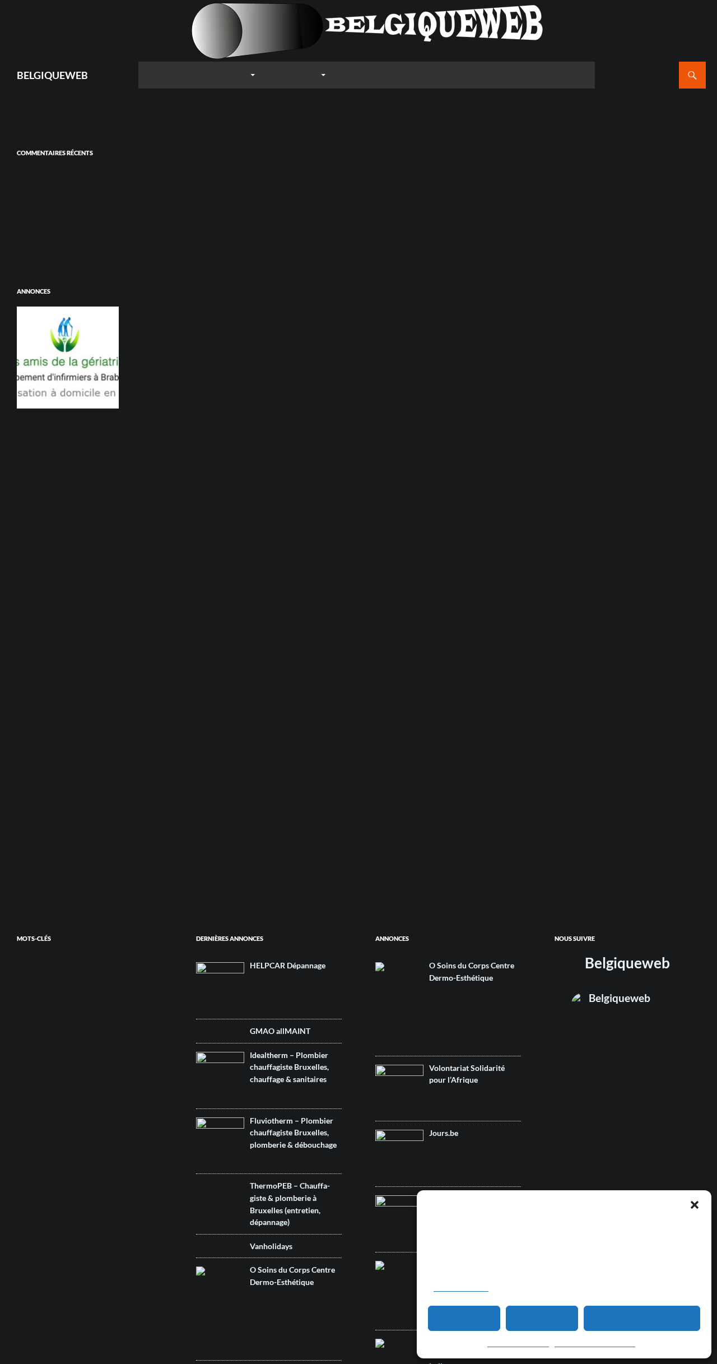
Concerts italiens (39, 1104)
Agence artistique (40, 1011)
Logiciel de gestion (42, 1144)
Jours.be (443, 1133)
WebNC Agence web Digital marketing (56, 213)
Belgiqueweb (627, 963)
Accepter (464, 1318)
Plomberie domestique (108, 1156)
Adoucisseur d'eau (42, 999)
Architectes (130, 1067)
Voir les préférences (642, 1318)
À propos (569, 75)
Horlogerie (87, 1130)
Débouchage (34, 1118)
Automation (32, 1090)
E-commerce (84, 1116)
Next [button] (104, 354)
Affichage (81, 999)
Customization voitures (131, 1104)
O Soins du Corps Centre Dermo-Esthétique (292, 1276)
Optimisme (61, 1156)
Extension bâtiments (44, 1130)
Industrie (115, 1130)
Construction (81, 1104)
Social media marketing (73, 1199)
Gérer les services (461, 1288)
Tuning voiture (134, 1212)
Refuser (542, 1318)
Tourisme (100, 1212)
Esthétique (131, 1118)
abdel (26, 173)
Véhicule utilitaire (68, 1222)
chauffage (110, 1086)
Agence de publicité (64, 1040)
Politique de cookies (518, 1344)
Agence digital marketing (50, 1053)
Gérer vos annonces (491, 75)
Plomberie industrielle (45, 1166)
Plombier (87, 1166)
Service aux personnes (118, 1176)
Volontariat (31, 1222)
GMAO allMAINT (280, 1031)
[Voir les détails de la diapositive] (68, 358)
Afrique (113, 998)
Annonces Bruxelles (65, 1066)
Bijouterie (61, 1090)
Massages (31, 1156)
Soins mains (33, 1212)
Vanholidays (271, 1246)
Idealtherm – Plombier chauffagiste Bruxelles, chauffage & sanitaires (289, 1067)
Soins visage (69, 1212)
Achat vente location (117, 985)
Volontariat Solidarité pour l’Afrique (467, 1074)
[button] (694, 1204)
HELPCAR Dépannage (287, 965)
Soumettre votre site (387, 75)
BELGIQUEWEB (52, 75)
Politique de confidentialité (595, 1344)
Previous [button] (30, 354)
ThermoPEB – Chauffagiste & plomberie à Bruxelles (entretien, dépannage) (290, 1204)
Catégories (294, 75)
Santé (77, 1176)
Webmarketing (52, 1235)
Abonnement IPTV (41, 958)
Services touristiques (45, 1187)
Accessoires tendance (70, 971)
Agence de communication (81, 1024)
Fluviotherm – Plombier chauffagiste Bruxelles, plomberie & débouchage (293, 1132)
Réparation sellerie (42, 1176)
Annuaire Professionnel (196, 75)
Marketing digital (107, 1143)
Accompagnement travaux (53, 985)
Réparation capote (126, 1166)
